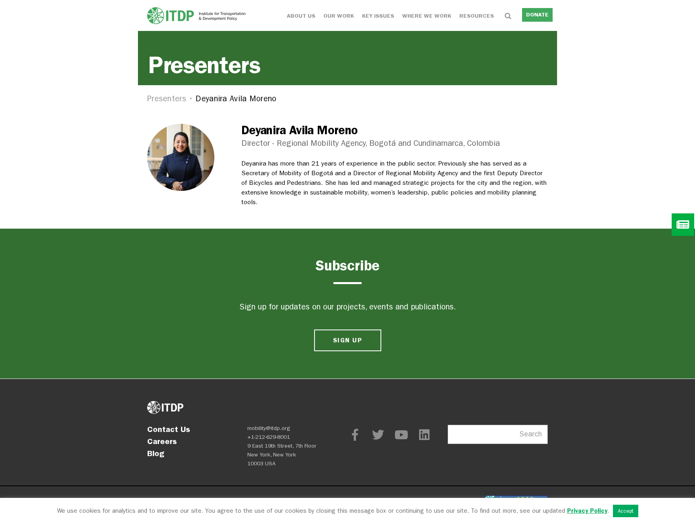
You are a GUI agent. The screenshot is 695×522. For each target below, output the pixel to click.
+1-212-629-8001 (268, 437)
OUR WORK (338, 15)
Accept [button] (625, 511)
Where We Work (426, 15)
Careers (162, 441)
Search (531, 434)
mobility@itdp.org (268, 428)
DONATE (537, 14)
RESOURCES (476, 15)
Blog (155, 453)
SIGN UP (347, 340)
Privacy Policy (587, 510)
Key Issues (378, 15)
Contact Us (168, 429)
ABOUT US (301, 15)
